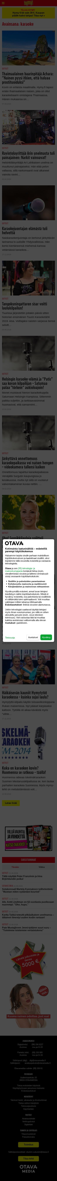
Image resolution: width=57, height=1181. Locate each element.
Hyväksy (46, 637)
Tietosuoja (10, 637)
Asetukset (33, 637)
